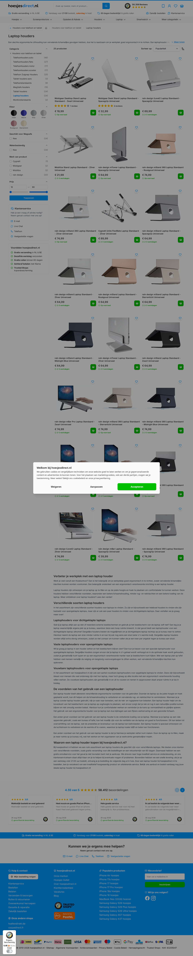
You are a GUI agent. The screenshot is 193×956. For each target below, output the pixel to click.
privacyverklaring (102, 478)
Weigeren (56, 486)
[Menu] (14, 932)
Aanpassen (96, 486)
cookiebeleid (79, 478)
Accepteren (137, 486)
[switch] (9, 951)
